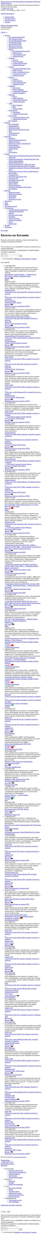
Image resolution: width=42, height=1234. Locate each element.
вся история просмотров (19, 1157)
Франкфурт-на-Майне (12, 918)
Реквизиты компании (16, 1184)
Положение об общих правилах (11, 1205)
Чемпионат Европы (15, 46)
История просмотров (16, 1177)
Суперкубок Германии (20, 91)
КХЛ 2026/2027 (14, 124)
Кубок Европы (13, 145)
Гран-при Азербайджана (13, 767)
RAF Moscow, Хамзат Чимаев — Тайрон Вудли (20, 274)
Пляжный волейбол (15, 220)
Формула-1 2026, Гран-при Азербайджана (18, 761)
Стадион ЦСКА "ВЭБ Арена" (15, 369)
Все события (13, 121)
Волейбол (12, 217)
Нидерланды (13, 110)
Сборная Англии (18, 75)
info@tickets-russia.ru (7, 13)
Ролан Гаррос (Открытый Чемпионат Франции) (25, 156)
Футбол (7, 35)
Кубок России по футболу (13, 1075)
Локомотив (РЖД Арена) (13, 302)
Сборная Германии (19, 93)
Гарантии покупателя (16, 1170)
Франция (12, 95)
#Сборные (8, 227)
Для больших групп (15, 1200)
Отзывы (7, 22)
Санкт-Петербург (10, 995)
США (10, 103)
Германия (12, 86)
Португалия (13, 115)
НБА (10, 150)
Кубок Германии (18, 89)
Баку (6, 765)
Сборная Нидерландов (20, 114)
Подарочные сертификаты (17, 1172)
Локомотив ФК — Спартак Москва (18, 524)
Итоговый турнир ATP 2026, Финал (17, 809)
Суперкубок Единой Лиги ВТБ (15, 552)
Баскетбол (8, 136)
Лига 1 (15, 96)
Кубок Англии (17, 70)
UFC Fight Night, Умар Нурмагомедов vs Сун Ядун (22, 505)
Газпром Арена (10, 1097)
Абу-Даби (8, 624)
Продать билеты (10, 20)
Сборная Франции (19, 102)
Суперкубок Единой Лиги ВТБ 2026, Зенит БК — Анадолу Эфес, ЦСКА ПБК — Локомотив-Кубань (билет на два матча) (21, 566)
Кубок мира (12, 196)
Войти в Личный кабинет (9, 25)
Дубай (7, 830)
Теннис (7, 154)
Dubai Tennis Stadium (11, 828)
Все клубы (4, 230)
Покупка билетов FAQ (16, 1195)
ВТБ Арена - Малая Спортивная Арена (18, 276)
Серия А (15, 79)
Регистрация (13, 1176)
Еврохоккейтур (14, 126)
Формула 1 (8, 201)
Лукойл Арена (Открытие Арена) (16, 323)
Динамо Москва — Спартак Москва (18, 461)
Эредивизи (16, 112)
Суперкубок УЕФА (15, 42)
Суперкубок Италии (19, 82)
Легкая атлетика (14, 218)
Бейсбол (11, 213)
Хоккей (7, 122)
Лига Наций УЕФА (15, 44)
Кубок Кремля (13, 182)
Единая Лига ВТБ (15, 147)
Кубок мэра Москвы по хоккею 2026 (17, 860)
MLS (14, 107)
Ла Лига (15, 60)
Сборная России (18, 56)
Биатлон (7, 190)
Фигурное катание (11, 206)
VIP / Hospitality (14, 1202)
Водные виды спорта (16, 215)
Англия (11, 67)
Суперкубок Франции (20, 100)
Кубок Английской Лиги (21, 72)
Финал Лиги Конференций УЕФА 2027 (18, 744)
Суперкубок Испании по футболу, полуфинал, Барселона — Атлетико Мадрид (20, 658)
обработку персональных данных (25, 259)
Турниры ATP (13, 178)
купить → (4, 32)
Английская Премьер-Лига (21, 68)
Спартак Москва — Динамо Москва (18, 338)
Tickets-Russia (5, 1160)
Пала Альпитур (10, 811)
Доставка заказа (10, 18)
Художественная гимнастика (18, 210)
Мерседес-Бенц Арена (12, 506)
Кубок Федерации (15, 185)
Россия (11, 49)
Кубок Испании (18, 61)
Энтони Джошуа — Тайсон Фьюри (16, 795)
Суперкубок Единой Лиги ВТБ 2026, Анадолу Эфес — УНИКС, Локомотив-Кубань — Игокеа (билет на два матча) (22, 585)
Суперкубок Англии (19, 74)
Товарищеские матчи (16, 48)
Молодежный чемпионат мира (19, 129)
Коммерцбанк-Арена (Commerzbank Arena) (19, 916)
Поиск (11, 1190)
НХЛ (10, 131)
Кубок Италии (17, 81)
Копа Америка (17, 105)
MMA (7, 204)
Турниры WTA (14, 175)
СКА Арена (9, 994)
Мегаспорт (8, 856)
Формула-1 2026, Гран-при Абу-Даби (17, 779)
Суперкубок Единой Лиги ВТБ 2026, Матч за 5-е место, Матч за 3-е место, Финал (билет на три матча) (22, 602)
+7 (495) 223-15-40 (7, 8)
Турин (7, 813)
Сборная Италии (18, 84)
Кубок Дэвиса (13, 183)
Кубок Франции (18, 98)
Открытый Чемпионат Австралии (20, 187)
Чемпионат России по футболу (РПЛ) (17, 306)
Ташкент (7, 705)
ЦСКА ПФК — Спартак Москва (18, 414)
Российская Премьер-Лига (21, 51)
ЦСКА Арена (9, 730)
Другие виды (9, 208)
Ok (21, 256)
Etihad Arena (9, 622)
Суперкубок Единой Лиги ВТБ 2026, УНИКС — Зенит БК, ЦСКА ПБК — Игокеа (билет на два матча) (23, 546)
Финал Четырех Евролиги (17, 140)
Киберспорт (13, 224)
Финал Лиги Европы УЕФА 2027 (16, 915)
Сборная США (17, 109)
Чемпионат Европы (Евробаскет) (20, 143)
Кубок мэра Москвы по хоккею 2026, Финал (19, 899)
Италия (11, 77)
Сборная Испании (19, 65)
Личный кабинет (14, 1174)
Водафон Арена (10, 745)
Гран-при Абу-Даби (11, 784)
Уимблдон (12, 157)
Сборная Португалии (20, 119)
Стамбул (7, 645)
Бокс (6, 203)
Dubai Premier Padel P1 (16, 163)
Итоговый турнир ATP (16, 180)
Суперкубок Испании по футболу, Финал (18, 677)
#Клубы (7, 225)
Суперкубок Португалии (21, 117)
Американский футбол (16, 211)
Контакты (4, 1165)
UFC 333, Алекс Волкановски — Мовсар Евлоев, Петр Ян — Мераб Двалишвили (21, 620)
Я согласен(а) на (20, 259)
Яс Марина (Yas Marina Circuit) (15, 781)
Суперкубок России (19, 54)
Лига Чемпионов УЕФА (17, 37)
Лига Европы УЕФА (15, 39)
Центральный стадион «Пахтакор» (16, 703)
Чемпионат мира (14, 128)
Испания (11, 58)
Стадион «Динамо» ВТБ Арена (15, 445)
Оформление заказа (15, 1193)
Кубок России (17, 53)
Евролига (12, 138)
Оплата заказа (9, 17)
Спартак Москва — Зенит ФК (18, 319)
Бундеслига (16, 88)
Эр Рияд (7, 799)
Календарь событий (15, 1188)
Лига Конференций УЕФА (17, 41)
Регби (11, 222)
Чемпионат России (15, 199)
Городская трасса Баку (12, 763)
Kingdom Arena (10, 797)
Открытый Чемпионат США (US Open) (22, 164)
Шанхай (7, 508)
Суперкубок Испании (20, 63)
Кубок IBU (12, 197)
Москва (7, 278)
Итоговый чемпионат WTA (18, 176)
